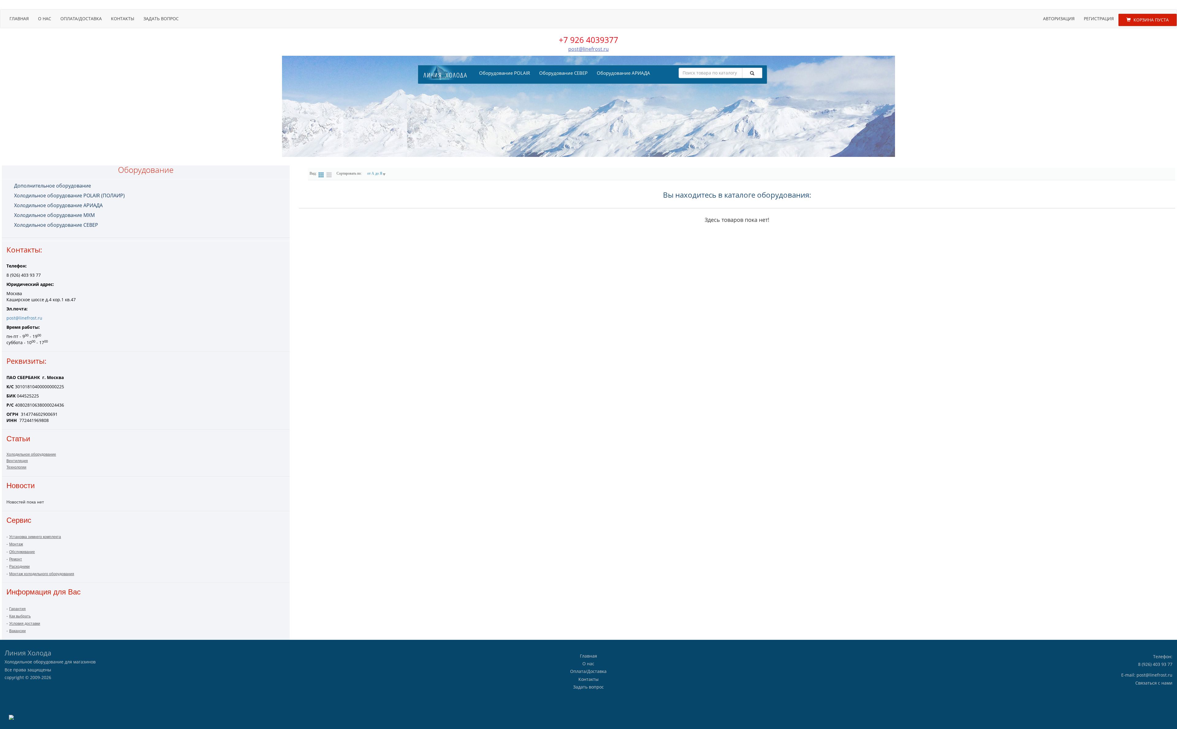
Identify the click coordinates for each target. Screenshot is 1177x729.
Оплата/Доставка (81, 18)
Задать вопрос (161, 18)
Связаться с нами (1153, 683)
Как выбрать (20, 616)
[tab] (150, 185)
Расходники (19, 566)
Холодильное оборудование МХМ (54, 215)
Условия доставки (24, 623)
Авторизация (1059, 18)
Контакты (122, 18)
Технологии (16, 467)
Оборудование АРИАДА (623, 73)
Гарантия (17, 609)
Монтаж (16, 544)
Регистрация (1099, 18)
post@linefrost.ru (588, 49)
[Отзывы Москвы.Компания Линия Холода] (11, 717)
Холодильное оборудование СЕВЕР (56, 225)
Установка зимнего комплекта (35, 537)
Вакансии (17, 631)
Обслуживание (22, 552)
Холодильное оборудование (31, 454)
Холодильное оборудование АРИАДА (58, 205)
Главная (19, 18)
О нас (44, 18)
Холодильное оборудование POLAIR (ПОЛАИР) (69, 195)
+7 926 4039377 (588, 39)
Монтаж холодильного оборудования (41, 574)
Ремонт (15, 559)
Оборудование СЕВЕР (563, 73)
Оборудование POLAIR (504, 73)
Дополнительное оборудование (52, 185)
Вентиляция (17, 461)
